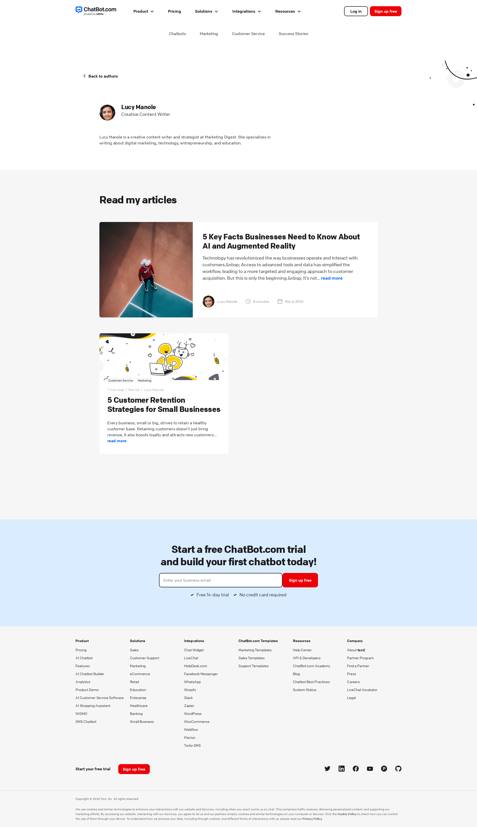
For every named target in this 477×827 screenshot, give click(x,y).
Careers (353, 681)
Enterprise (138, 697)
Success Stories (293, 33)
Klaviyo (189, 737)
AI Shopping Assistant (93, 705)
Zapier (189, 705)
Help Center (302, 650)
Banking (136, 713)
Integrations (243, 11)
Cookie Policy (347, 814)
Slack (188, 697)
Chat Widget (194, 650)
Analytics (83, 681)
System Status (304, 689)
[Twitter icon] (327, 769)
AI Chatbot (84, 657)
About (356, 650)
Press (351, 673)
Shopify (190, 689)
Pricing (174, 11)
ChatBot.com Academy (311, 665)
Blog (296, 673)
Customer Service (248, 33)
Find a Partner (358, 665)
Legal (351, 697)
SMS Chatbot (86, 721)
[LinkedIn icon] (342, 769)
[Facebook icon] (356, 769)
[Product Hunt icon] (384, 769)
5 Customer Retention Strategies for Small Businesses (164, 404)
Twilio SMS (192, 745)
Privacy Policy (312, 819)
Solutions (203, 11)
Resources (285, 11)
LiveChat (191, 657)
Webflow (191, 729)
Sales (134, 650)
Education (138, 689)
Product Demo (87, 689)
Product (140, 11)
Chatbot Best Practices (311, 681)
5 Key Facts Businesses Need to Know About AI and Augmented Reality (281, 241)
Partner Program (360, 657)
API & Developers (306, 657)
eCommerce (140, 673)
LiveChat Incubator (362, 689)
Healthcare (139, 705)
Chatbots (177, 33)
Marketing (209, 33)
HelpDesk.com (195, 665)
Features (83, 665)
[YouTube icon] (370, 769)
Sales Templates (251, 657)
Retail (134, 681)
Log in (356, 11)
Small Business (142, 721)
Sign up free (385, 11)
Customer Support (144, 657)
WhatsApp (192, 681)
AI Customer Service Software (100, 697)
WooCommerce (196, 721)
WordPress (192, 713)
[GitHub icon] (398, 769)
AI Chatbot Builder (90, 673)
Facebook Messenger (201, 673)
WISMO (81, 713)
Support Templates (253, 665)
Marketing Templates (255, 650)
